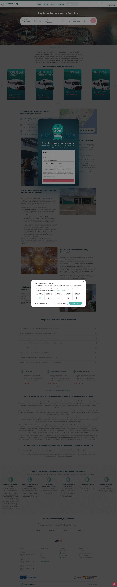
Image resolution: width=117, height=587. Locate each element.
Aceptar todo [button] (75, 303)
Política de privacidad (60, 290)
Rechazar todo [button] (61, 303)
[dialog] (58, 293)
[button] (41, 303)
